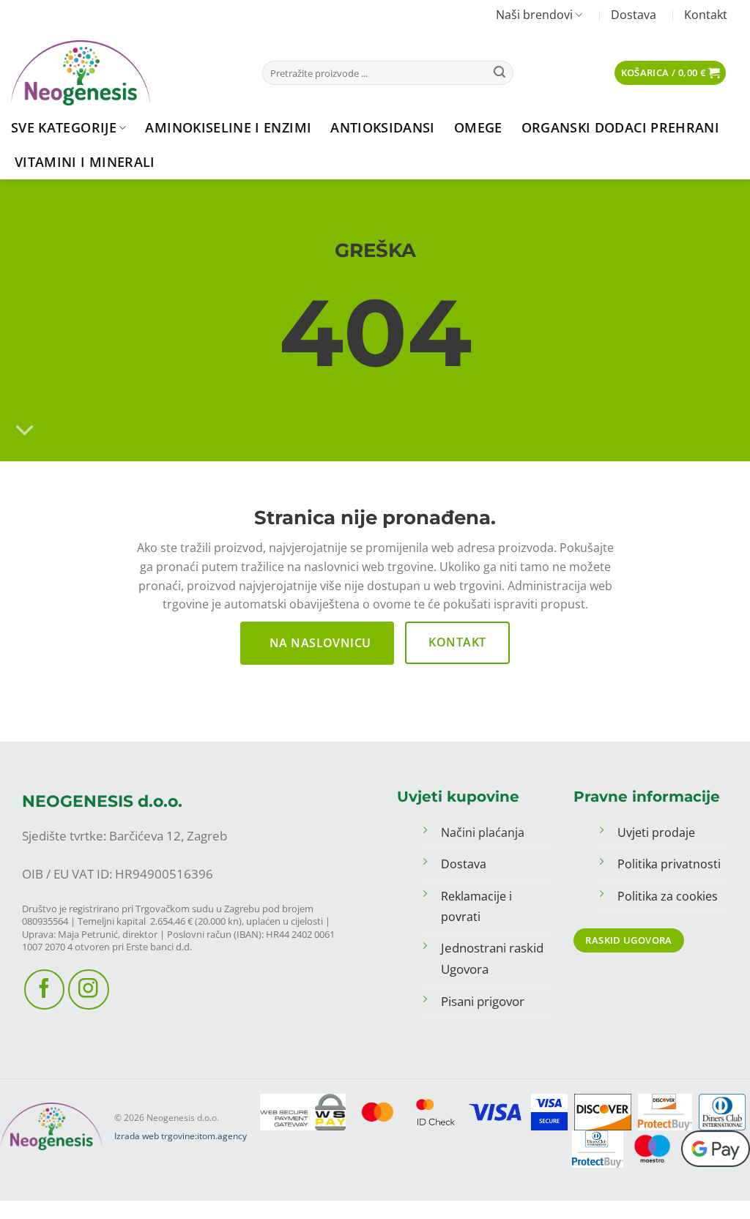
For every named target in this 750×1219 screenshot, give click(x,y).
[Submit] (499, 73)
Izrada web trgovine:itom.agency (180, 1136)
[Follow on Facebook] (44, 989)
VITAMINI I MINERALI (85, 162)
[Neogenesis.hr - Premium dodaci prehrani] (125, 73)
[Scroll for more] (24, 430)
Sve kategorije (63, 127)
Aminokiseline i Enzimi (228, 127)
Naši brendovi (534, 15)
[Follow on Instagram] (88, 989)
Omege (478, 127)
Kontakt (705, 15)
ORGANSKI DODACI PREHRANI (620, 127)
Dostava (633, 15)
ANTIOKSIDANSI (382, 127)
